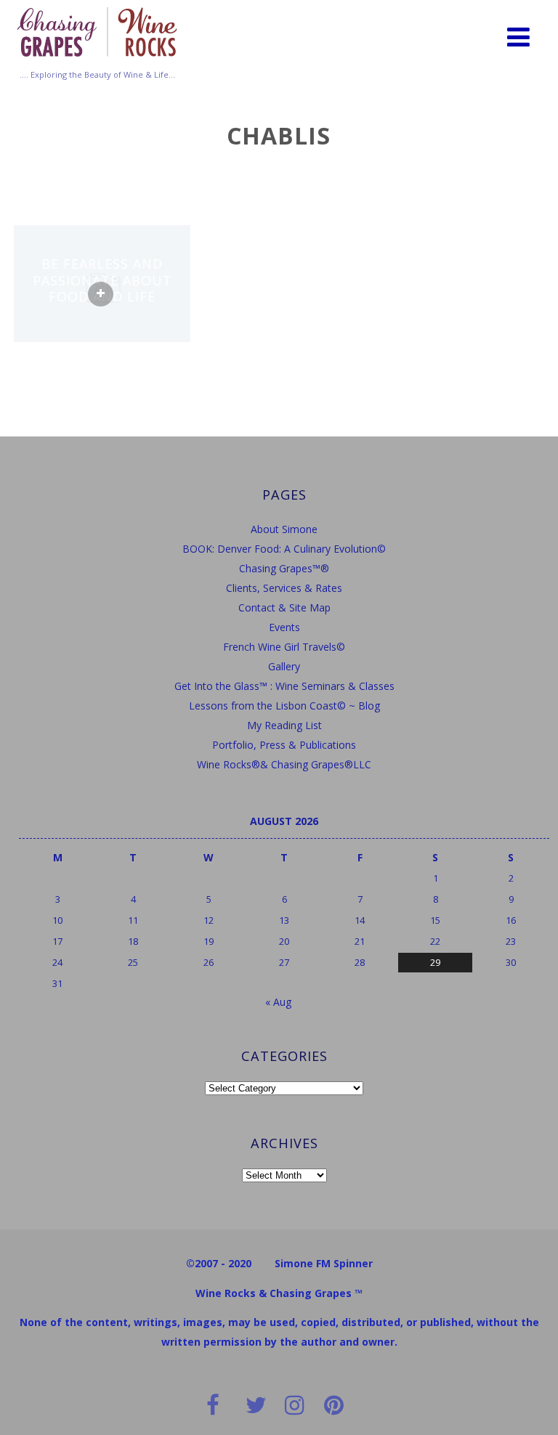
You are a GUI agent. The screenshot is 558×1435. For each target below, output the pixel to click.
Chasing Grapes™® (284, 568)
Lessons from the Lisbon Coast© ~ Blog (284, 705)
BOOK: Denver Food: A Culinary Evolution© (284, 549)
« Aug (278, 1002)
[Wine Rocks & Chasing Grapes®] (97, 61)
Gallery (284, 666)
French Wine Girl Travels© (284, 647)
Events (284, 627)
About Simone (284, 529)
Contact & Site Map (284, 607)
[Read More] (100, 294)
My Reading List (284, 725)
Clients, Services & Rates (284, 588)
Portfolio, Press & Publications (284, 745)
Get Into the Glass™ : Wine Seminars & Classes (284, 686)
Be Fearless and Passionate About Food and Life (102, 280)
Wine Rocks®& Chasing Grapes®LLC (284, 764)
